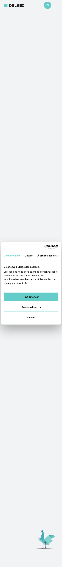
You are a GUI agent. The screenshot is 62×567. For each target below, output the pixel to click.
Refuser (31, 317)
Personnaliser (29, 307)
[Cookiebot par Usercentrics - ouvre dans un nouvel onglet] (44, 247)
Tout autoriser (31, 297)
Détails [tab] (29, 255)
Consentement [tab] (12, 255)
